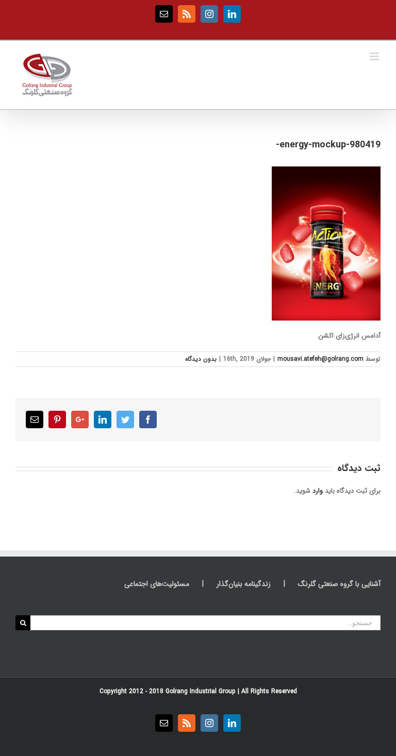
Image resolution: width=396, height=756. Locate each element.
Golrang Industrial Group (201, 691)
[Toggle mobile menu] (375, 56)
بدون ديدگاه (201, 359)
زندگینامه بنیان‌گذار (244, 584)
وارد (317, 490)
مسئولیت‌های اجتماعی (156, 584)
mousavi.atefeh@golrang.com (320, 359)
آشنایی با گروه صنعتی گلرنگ (339, 584)
